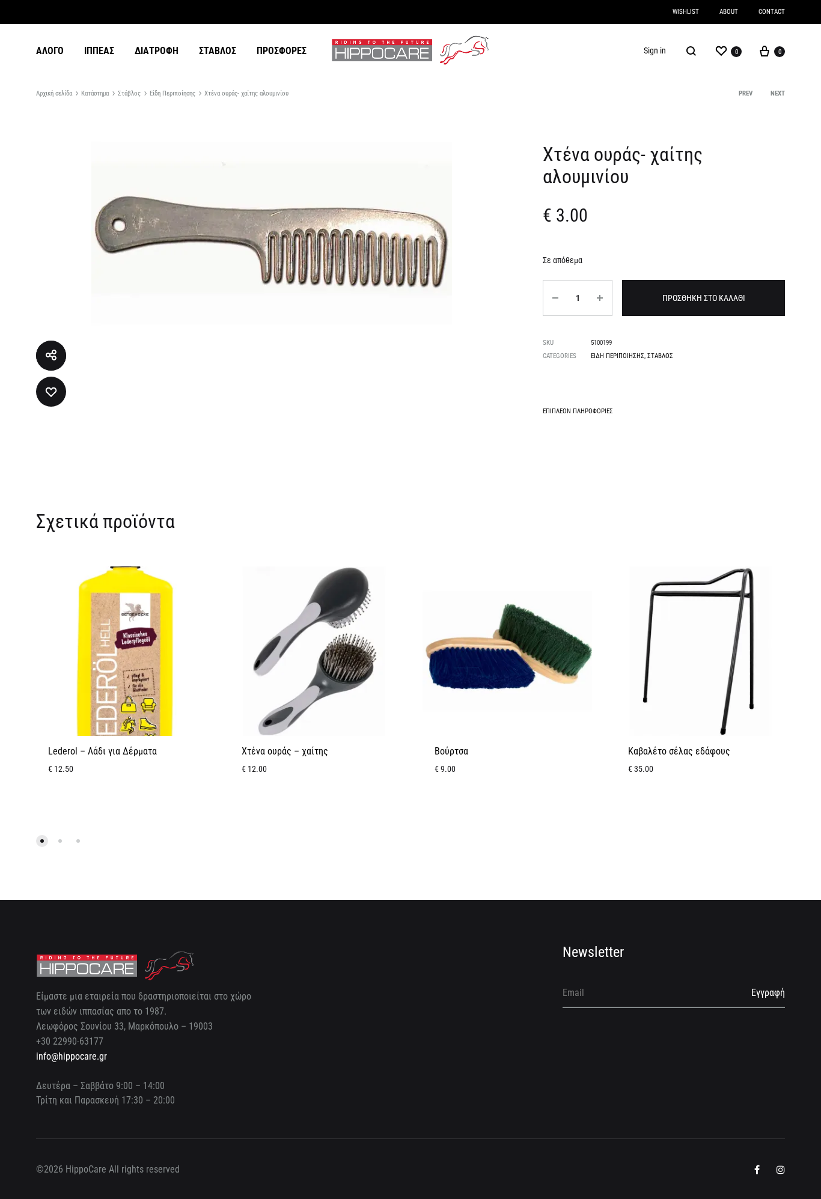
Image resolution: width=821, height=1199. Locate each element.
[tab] (578, 413)
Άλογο (50, 50)
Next (778, 93)
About (728, 12)
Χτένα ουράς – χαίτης (285, 751)
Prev (745, 93)
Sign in (655, 50)
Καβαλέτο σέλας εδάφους (679, 751)
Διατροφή (157, 50)
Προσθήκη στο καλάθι (703, 298)
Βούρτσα (451, 751)
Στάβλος (217, 50)
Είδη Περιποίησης (172, 93)
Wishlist (686, 12)
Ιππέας (99, 50)
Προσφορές (282, 50)
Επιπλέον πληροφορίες (578, 411)
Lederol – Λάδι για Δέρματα (102, 751)
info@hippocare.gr (71, 1056)
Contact (771, 12)
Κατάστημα (95, 93)
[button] (42, 841)
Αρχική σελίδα (54, 93)
